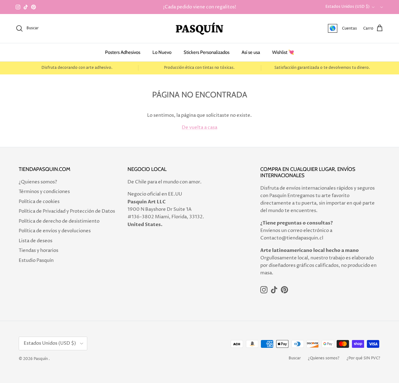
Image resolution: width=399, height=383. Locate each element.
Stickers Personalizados (206, 52)
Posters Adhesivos (122, 52)
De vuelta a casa (199, 127)
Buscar (295, 358)
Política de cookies (39, 201)
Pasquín (41, 359)
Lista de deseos (35, 241)
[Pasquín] (199, 28)
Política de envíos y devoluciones (55, 231)
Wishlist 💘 (283, 52)
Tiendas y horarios (38, 250)
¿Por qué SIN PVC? (363, 358)
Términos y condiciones (44, 191)
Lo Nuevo (161, 52)
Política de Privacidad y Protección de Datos (67, 211)
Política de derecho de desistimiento (59, 221)
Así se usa (251, 52)
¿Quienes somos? (38, 182)
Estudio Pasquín (36, 260)
